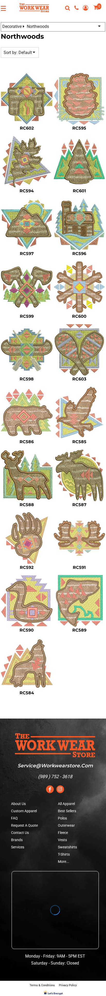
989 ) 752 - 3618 (56, 776)
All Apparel (66, 804)
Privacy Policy (68, 985)
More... (63, 861)
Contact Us (20, 833)
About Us (18, 804)
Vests (62, 840)
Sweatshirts (67, 847)
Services (17, 847)
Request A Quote (24, 825)
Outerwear (66, 825)
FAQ (14, 818)
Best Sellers (67, 811)
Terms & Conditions (42, 985)
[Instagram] (60, 789)
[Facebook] (50, 789)
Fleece (63, 833)
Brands (17, 840)
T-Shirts (64, 854)
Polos (62, 818)
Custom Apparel (24, 811)
